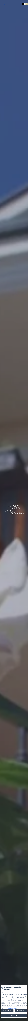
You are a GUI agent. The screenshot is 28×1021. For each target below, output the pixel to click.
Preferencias (14, 1015)
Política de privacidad (10, 1008)
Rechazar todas (7, 1010)
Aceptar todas (20, 1010)
